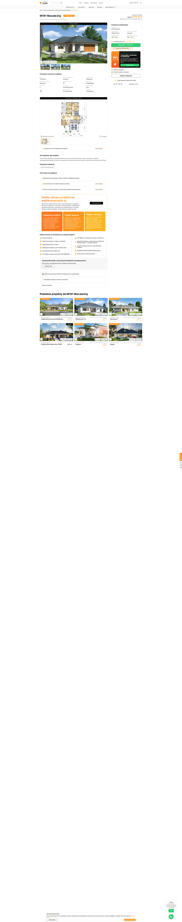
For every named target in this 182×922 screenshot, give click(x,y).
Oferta (80, 2)
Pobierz (116, 37)
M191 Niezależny (74, 10)
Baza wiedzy (94, 2)
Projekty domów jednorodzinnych (62, 10)
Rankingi (86, 2)
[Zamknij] (177, 900)
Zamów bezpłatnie (98, 183)
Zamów (131, 37)
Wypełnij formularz (48, 266)
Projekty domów (70, 7)
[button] (171, 916)
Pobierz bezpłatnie (98, 148)
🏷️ (110, 7)
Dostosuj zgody (52, 919)
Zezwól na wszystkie (130, 919)
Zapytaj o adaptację (126, 75)
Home (41, 10)
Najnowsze (91, 7)
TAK (171, 910)
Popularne (99, 7)
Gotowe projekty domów (48, 10)
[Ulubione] (140, 2)
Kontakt (101, 2)
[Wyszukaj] (61, 3)
